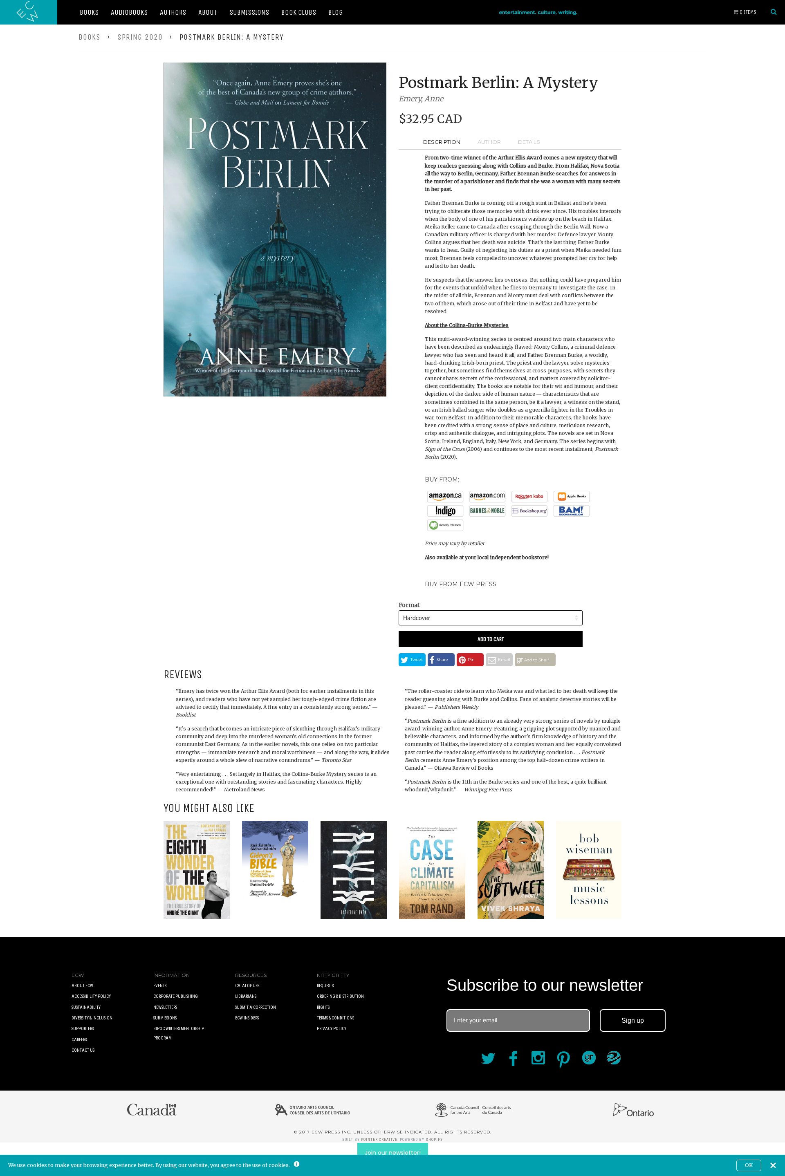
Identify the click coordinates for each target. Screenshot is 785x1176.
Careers (79, 1039)
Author (489, 142)
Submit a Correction (255, 1007)
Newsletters (165, 1007)
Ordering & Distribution (340, 996)
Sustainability (86, 1007)
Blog (335, 12)
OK (749, 1165)
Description (441, 142)
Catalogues (247, 985)
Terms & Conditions (335, 1018)
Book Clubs (298, 12)
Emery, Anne (421, 98)
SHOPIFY (434, 1140)
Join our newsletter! (393, 1153)
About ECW (82, 985)
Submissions (249, 12)
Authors (173, 12)
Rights (323, 1007)
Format (409, 605)
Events (159, 985)
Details (529, 142)
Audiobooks (129, 12)
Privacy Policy (331, 1028)
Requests (325, 985)
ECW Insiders (247, 1018)
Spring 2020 (140, 37)
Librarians (245, 996)
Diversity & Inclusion (92, 1018)
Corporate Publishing (175, 996)
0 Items (747, 12)
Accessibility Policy (91, 996)
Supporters (83, 1028)
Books (89, 12)
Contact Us (83, 1050)
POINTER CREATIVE (379, 1140)
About (207, 12)
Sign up (632, 1020)
